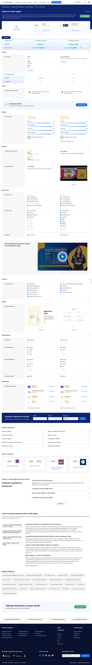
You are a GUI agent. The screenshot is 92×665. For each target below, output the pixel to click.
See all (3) (41, 329)
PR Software (65, 589)
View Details (30, 70)
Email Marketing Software (77, 575)
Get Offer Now (81, 104)
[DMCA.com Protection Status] (24, 657)
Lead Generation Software (9, 584)
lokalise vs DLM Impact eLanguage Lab (57, 468)
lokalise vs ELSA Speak (7, 435)
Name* (34, 415)
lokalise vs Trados (52, 435)
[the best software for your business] (7, 3)
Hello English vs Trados (7, 446)
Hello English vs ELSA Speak (54, 442)
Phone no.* (65, 415)
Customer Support (31, 132)
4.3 (53, 132)
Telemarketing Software (56, 584)
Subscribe (85, 655)
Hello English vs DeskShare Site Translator (12, 442)
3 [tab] (74, 181)
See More (60, 503)
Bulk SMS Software (50, 575)
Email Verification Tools (41, 584)
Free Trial (41, 78)
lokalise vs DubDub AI (7, 438)
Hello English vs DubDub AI (54, 446)
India (78, 2)
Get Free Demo (46, 30)
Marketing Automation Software (34, 575)
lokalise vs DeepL (78, 467)
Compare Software (29, 6)
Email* (49, 415)
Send (83, 418)
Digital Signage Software (56, 579)
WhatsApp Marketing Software (72, 579)
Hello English (74, 24)
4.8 (86, 125)
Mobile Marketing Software (40, 579)
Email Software (23, 589)
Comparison (86, 16)
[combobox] (66, 418)
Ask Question (42, 2)
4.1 (53, 121)
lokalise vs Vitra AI (34, 466)
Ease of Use (30, 128)
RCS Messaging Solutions (9, 593)
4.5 (53, 125)
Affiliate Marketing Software (10, 589)
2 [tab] (41, 95)
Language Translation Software (17, 6)
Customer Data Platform (78, 589)
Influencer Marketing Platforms (38, 589)
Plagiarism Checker (63, 575)
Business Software (5, 6)
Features (29, 121)
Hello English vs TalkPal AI (54, 438)
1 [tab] (40, 95)
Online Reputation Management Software (13, 575)
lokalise (44, 24)
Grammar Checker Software (26, 584)
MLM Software (6, 579)
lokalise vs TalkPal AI (7, 431)
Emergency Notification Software (21, 579)
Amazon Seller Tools (54, 589)
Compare (35, 2)
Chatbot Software (69, 584)
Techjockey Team (33, 565)
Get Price (63, 61)
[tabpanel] (40, 92)
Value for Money (31, 125)
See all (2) (73, 329)
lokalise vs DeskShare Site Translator (56, 431)
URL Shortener (80, 584)
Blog (48, 2)
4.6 (53, 128)
